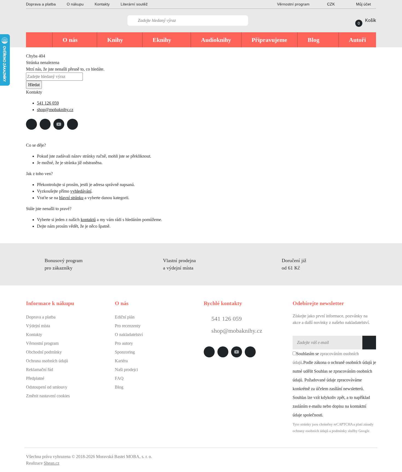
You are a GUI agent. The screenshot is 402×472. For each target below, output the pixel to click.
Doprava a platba (41, 4)
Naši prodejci (126, 369)
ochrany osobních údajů (310, 431)
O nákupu (75, 4)
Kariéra (121, 360)
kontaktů (88, 219)
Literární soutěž (134, 4)
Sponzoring (125, 352)
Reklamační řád (39, 369)
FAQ (119, 378)
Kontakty (102, 4)
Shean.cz (51, 463)
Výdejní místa (38, 325)
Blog (119, 387)
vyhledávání (80, 191)
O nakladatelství (129, 334)
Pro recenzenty (128, 325)
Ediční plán (125, 317)
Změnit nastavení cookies (48, 395)
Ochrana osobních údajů (47, 360)
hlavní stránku (71, 197)
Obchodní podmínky (44, 352)
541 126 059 (48, 103)
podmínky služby (345, 431)
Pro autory (124, 343)
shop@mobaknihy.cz (55, 109)
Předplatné (35, 378)
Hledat (34, 84)
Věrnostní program (42, 343)
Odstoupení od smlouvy (46, 387)
